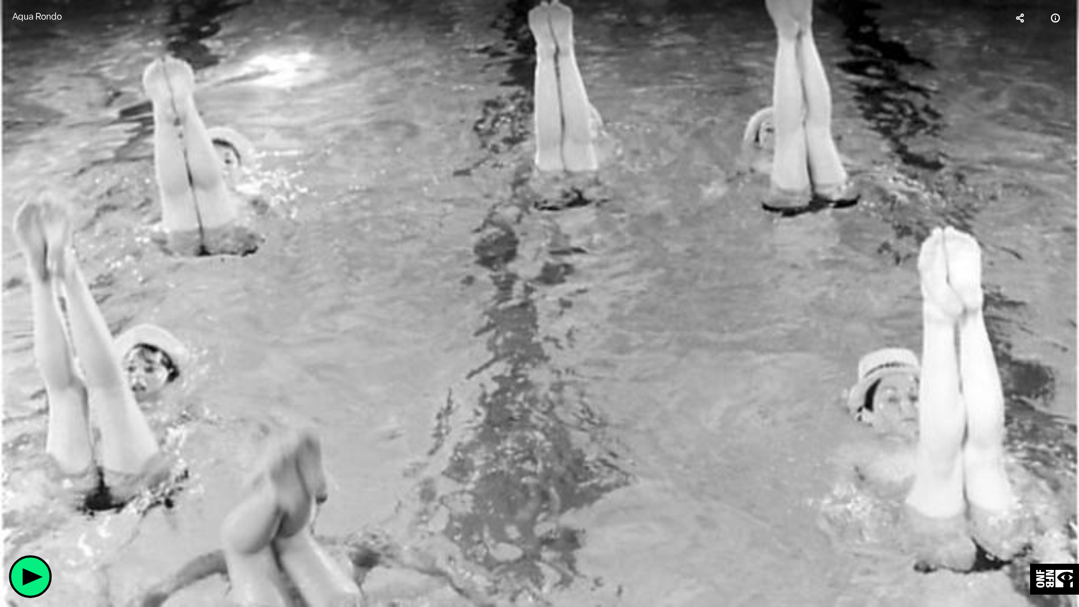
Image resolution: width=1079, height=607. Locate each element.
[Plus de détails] (1055, 18)
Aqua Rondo (37, 16)
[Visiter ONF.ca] (1054, 579)
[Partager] (1020, 18)
